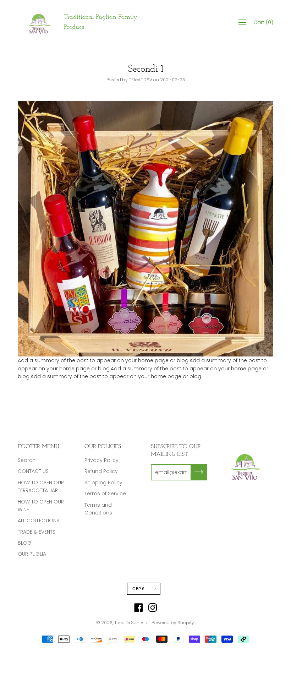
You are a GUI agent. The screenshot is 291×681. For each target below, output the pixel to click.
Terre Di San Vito (132, 623)
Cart (263, 22)
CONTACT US (33, 471)
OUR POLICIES (102, 447)
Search (26, 460)
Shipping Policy (103, 482)
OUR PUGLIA (32, 553)
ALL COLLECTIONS (38, 520)
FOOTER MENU (38, 447)
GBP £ (138, 589)
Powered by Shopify (173, 623)
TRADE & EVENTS (36, 531)
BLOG (25, 542)
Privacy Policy (101, 460)
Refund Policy (101, 471)
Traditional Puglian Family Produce (100, 22)
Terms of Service (105, 493)
